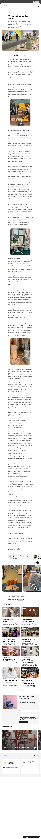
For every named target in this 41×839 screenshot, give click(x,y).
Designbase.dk (16, 55)
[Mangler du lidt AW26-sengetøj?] (11, 616)
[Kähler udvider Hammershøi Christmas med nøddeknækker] (30, 656)
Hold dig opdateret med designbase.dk (31, 837)
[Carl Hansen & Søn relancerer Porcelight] (30, 616)
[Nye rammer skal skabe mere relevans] (30, 636)
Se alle (35, 755)
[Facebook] (22, 55)
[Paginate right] (37, 562)
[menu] (38, 6)
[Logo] (5, 6)
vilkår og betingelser (25, 718)
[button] (32, 553)
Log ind (30, 1)
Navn (19, 708)
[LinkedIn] (24, 55)
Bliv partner (36, 1)
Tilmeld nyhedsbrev (23, 721)
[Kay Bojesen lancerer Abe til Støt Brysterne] (11, 655)
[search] (35, 6)
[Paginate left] (34, 562)
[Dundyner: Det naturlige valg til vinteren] (20, 557)
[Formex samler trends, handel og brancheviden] (11, 636)
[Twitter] (27, 55)
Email (19, 712)
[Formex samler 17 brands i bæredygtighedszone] (30, 677)
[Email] (29, 55)
